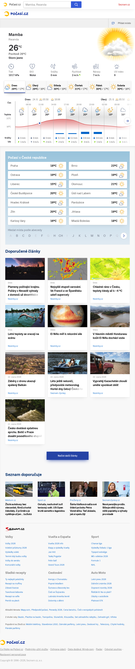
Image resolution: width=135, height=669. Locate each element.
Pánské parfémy (12, 628)
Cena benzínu (69, 610)
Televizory (104, 624)
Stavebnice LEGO (50, 624)
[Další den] (127, 120)
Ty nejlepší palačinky (14, 579)
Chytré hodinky (117, 624)
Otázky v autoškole (99, 596)
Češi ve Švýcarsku (56, 592)
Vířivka (113, 617)
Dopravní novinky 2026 (101, 588)
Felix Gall (52, 560)
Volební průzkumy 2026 (16, 548)
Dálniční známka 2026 (101, 583)
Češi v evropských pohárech (90, 610)
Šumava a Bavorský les (58, 588)
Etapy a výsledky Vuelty (58, 548)
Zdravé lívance (12, 588)
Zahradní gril (103, 617)
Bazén (21, 617)
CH (61, 235)
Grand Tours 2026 (56, 565)
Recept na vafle (12, 596)
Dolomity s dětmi (56, 601)
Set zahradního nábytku (85, 617)
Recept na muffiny (13, 583)
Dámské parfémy (67, 624)
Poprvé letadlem (55, 583)
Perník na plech (12, 601)
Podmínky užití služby (36, 649)
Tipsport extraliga (99, 552)
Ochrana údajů (58, 649)
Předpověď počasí (39, 610)
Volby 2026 (10, 543)
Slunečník (58, 617)
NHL (93, 565)
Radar (99, 649)
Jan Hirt (51, 552)
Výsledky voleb (12, 552)
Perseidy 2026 (55, 610)
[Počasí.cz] (16, 13)
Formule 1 (95, 560)
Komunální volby (12, 565)
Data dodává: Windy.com (81, 649)
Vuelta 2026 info (55, 543)
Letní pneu (81, 624)
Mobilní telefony (33, 624)
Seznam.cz (124, 4)
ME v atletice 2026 (99, 556)
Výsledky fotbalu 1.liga (101, 548)
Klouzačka (68, 617)
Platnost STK (97, 601)
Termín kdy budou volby (16, 556)
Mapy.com (25, 610)
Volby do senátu (12, 560)
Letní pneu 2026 (98, 579)
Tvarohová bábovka (14, 592)
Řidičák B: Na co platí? (101, 592)
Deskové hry (93, 624)
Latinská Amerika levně (58, 596)
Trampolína (47, 617)
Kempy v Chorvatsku (57, 579)
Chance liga (96, 543)
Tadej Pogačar (54, 556)
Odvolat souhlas (113, 649)
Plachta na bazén (33, 617)
